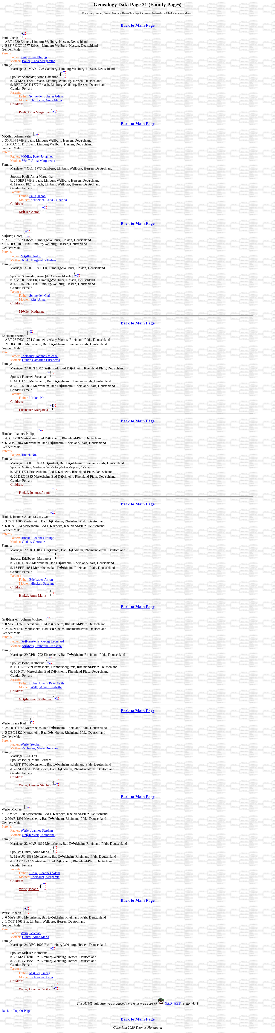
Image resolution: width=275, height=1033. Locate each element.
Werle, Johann (29, 889)
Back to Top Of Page (16, 1011)
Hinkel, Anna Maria (33, 595)
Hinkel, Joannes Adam (34, 492)
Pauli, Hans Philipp (34, 57)
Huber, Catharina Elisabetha (41, 360)
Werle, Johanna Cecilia (35, 989)
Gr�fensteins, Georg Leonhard (42, 641)
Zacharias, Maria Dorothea (40, 748)
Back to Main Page (137, 25)
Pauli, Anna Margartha (34, 112)
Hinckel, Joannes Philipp (37, 538)
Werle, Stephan (31, 744)
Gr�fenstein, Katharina (35, 699)
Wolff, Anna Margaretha (38, 160)
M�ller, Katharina (32, 311)
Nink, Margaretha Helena (39, 260)
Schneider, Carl (39, 295)
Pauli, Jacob (37, 196)
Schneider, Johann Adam (46, 96)
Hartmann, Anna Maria (46, 100)
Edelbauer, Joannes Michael (39, 356)
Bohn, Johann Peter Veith (46, 683)
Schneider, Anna (42, 977)
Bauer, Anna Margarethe (38, 61)
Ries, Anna (38, 299)
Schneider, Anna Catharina (49, 200)
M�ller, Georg (39, 973)
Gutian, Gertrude (33, 542)
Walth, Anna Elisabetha (46, 687)
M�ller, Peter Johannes (37, 156)
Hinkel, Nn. (37, 398)
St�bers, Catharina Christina (42, 646)
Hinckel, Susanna (42, 583)
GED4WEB (173, 1003)
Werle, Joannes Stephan (35, 785)
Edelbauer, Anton (41, 579)
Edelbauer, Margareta (34, 410)
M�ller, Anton (29, 212)
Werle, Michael (31, 933)
